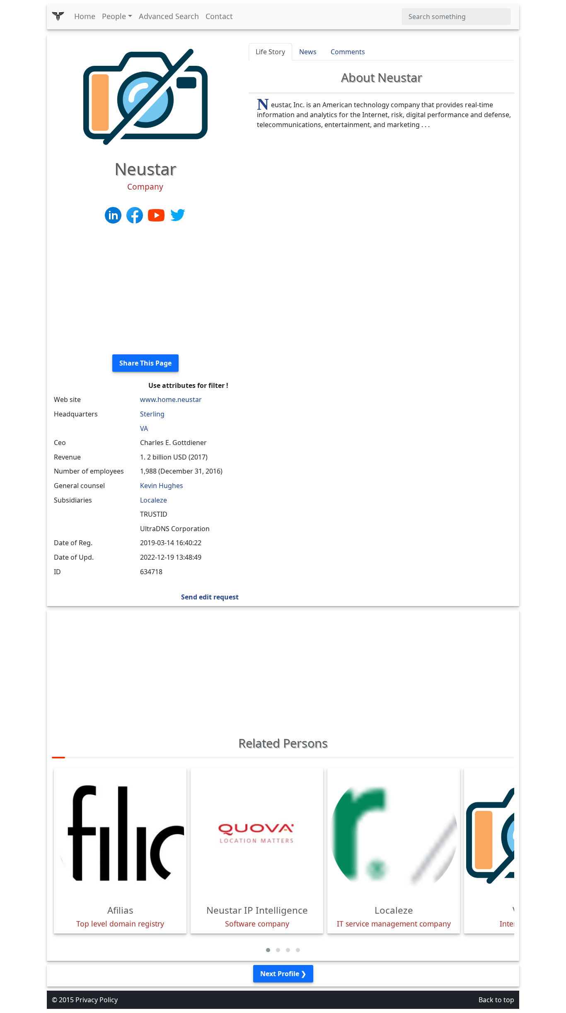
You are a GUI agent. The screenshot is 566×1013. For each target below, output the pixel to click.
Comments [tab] (348, 51)
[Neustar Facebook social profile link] (135, 214)
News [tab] (308, 51)
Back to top (496, 999)
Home (84, 16)
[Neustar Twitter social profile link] (178, 214)
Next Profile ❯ (283, 973)
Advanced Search (169, 16)
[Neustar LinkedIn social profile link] (114, 214)
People (114, 16)
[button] (268, 950)
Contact (219, 16)
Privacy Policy (96, 999)
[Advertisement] (145, 290)
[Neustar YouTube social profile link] (157, 214)
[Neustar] (145, 96)
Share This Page (145, 363)
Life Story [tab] (270, 51)
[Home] (58, 16)
